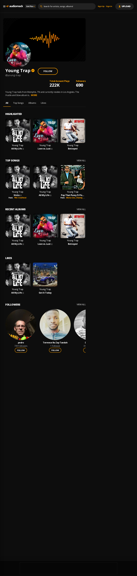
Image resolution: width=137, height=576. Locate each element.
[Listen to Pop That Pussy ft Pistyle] (72, 177)
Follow (47, 71)
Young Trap (17, 145)
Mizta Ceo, (71, 197)
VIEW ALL (81, 160)
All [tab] (7, 102)
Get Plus (30, 6)
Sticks (17, 195)
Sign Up (101, 6)
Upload (126, 6)
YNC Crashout (20, 197)
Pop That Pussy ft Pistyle (72, 195)
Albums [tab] (32, 102)
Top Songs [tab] (18, 102)
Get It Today (45, 292)
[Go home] (14, 6)
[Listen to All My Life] (17, 131)
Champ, (79, 197)
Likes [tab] (43, 102)
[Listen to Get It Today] (45, 275)
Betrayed (72, 148)
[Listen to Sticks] (17, 177)
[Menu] (4, 6)
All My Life (16, 148)
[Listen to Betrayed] (72, 131)
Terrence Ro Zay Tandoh (55, 342)
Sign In (109, 6)
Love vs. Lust (44, 148)
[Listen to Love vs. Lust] (45, 131)
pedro (21, 342)
